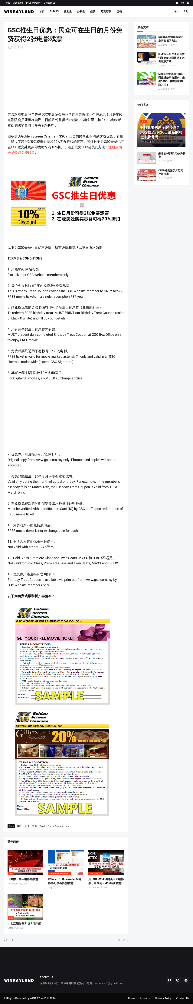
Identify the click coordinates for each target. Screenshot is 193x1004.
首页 (41, 11)
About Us (18, 3)
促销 (119, 11)
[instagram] (183, 3)
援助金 (68, 11)
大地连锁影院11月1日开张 (24, 923)
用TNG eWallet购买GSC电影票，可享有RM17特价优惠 (106, 881)
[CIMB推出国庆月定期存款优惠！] (146, 175)
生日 (27, 826)
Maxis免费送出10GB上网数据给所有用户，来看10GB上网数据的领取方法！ (171, 79)
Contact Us (49, 3)
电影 (19, 826)
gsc (68, 826)
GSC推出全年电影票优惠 (23, 879)
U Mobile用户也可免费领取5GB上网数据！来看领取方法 (171, 58)
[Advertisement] (66, 80)
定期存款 (106, 11)
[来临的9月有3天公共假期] (146, 158)
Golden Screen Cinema (51, 826)
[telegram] (188, 3)
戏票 (34, 826)
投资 (93, 11)
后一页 (10, 940)
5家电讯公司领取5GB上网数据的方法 (170, 39)
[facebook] (177, 3)
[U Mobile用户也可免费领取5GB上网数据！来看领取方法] (146, 58)
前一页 (122, 940)
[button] (177, 11)
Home (7, 3)
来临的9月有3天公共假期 (171, 155)
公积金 (81, 11)
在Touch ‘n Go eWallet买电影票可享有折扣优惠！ (64, 881)
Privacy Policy (33, 3)
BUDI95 (54, 11)
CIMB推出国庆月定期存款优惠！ (170, 172)
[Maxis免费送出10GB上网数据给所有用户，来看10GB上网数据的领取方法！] (146, 78)
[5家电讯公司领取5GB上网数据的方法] (146, 41)
